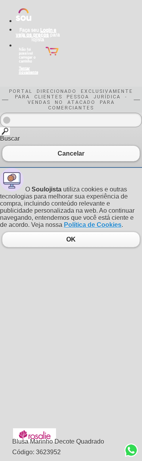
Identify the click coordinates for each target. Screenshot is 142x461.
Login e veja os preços (36, 32)
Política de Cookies (92, 224)
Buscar (10, 138)
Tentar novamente (28, 70)
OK (71, 239)
